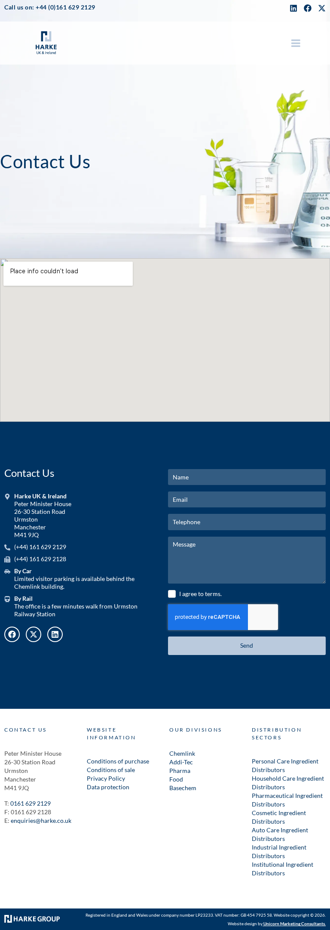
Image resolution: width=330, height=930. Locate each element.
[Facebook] (308, 8)
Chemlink (182, 753)
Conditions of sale (111, 769)
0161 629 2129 (30, 803)
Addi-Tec (181, 762)
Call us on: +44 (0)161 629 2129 (49, 7)
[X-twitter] (33, 634)
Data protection (108, 787)
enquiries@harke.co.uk (41, 820)
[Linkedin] (293, 8)
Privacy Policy (106, 778)
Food (176, 779)
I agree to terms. (200, 593)
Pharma (179, 770)
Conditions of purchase (118, 761)
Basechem (182, 787)
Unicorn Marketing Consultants (294, 923)
